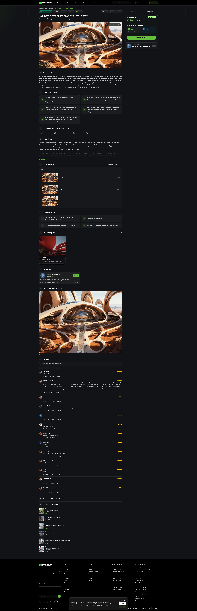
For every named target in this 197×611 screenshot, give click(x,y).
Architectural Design (48, 8)
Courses (41, 8)
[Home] (45, 3)
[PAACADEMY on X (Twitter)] (47, 601)
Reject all (123, 600)
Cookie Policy (100, 605)
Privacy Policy (107, 605)
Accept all (122, 606)
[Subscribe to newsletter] (59, 596)
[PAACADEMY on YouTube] (51, 601)
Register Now (140, 37)
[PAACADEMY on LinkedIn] (54, 601)
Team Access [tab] (149, 11)
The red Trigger (46, 243)
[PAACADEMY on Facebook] (44, 601)
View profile (76, 275)
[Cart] (133, 2)
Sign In (154, 2)
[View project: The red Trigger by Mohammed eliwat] (52, 250)
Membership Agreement (133, 608)
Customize (122, 603)
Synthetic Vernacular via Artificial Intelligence (54, 260)
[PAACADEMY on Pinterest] (57, 601)
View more (76, 282)
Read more (42, 159)
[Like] (62, 240)
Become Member (143, 2)
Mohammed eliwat (50, 258)
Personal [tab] (133, 11)
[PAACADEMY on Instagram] (40, 601)
